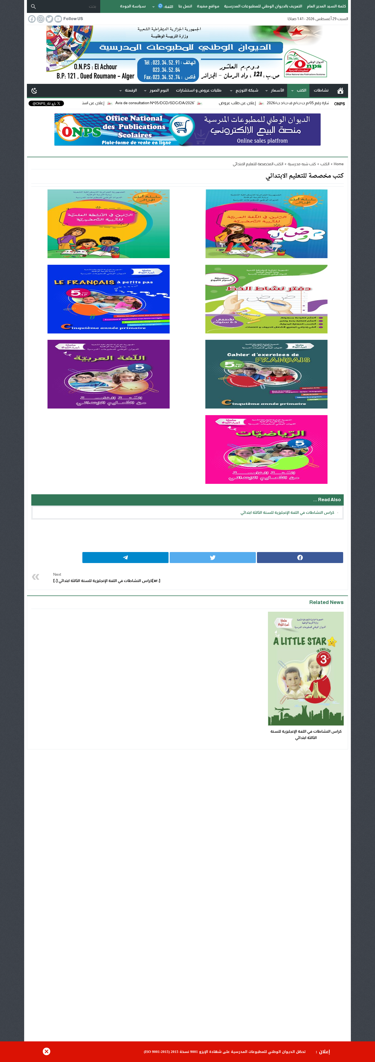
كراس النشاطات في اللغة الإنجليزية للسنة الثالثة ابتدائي (287, 512)
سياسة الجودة (133, 6)
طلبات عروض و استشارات (199, 90)
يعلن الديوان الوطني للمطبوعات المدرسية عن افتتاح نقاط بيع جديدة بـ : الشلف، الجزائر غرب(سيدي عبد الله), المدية (208, 1052)
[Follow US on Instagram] (40, 19)
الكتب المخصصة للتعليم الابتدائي (258, 164)
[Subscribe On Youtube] (57, 19)
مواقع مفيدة (208, 6)
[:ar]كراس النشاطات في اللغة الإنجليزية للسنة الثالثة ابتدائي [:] (106, 577)
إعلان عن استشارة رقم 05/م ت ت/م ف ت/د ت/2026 (88, 103)
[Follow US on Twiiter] (48, 19)
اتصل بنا (185, 6)
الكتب (301, 90)
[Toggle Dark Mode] (34, 90)
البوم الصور (159, 90)
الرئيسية (340, 90)
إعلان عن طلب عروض (264, 103)
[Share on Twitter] (212, 557)
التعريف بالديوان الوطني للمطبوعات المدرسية (263, 6)
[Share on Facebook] (300, 557)
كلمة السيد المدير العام (326, 6)
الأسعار (277, 90)
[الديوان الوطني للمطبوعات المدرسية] (187, 54)
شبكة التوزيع (247, 90)
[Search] (33, 6)
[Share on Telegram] (125, 557)
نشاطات (321, 90)
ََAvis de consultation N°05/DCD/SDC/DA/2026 (181, 103)
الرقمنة (131, 90)
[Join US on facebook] (31, 19)
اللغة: (168, 6)
